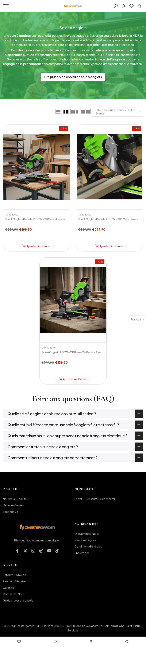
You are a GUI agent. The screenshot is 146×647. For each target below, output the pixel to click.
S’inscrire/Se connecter (100, 499)
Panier (78, 499)
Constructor (12, 214)
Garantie (8, 587)
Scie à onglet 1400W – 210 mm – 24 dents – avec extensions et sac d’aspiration (90, 352)
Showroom (82, 553)
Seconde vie (10, 511)
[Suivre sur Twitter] (25, 551)
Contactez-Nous (14, 594)
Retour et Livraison (14, 575)
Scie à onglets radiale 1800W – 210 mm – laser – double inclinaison (46, 219)
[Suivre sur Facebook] (17, 551)
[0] (131, 6)
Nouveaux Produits (15, 499)
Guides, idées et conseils (18, 600)
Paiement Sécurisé (14, 581)
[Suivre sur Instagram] (33, 551)
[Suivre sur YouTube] (49, 551)
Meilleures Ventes (13, 505)
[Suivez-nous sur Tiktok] (57, 551)
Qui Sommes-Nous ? (87, 533)
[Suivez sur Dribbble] (41, 551)
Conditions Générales (88, 546)
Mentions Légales (85, 540)
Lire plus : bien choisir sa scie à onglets (73, 77)
